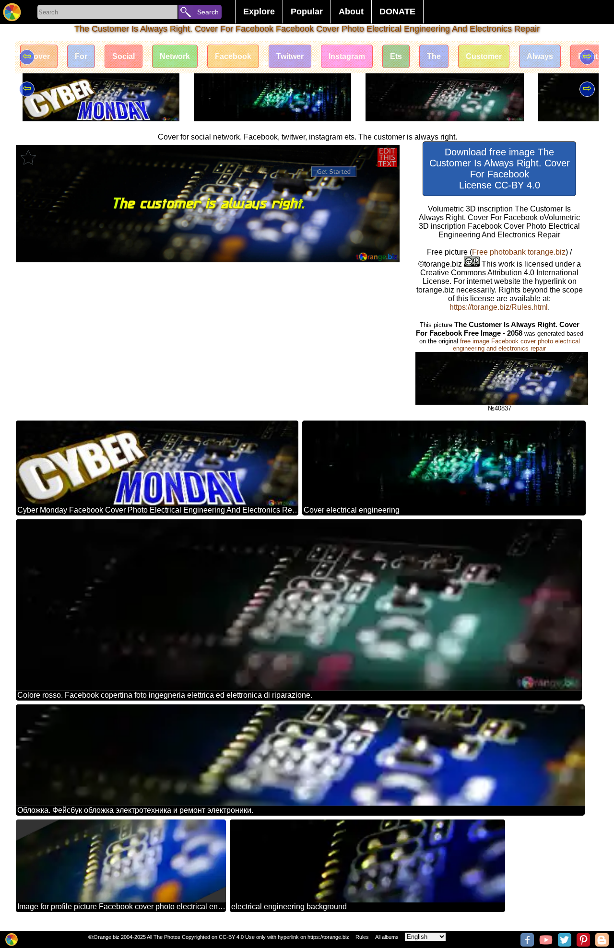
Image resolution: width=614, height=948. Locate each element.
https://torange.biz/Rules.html (498, 307)
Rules (362, 937)
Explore (259, 11)
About (351, 11)
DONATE (397, 11)
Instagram (347, 56)
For (81, 56)
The (434, 56)
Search (208, 12)
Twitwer (290, 56)
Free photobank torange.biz (519, 252)
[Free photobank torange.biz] (12, 12)
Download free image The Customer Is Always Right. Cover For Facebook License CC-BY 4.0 (499, 168)
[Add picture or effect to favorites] (28, 157)
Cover (39, 56)
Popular (307, 11)
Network (175, 56)
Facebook (233, 56)
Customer (484, 56)
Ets (396, 56)
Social (123, 56)
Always (540, 56)
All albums (387, 937)
